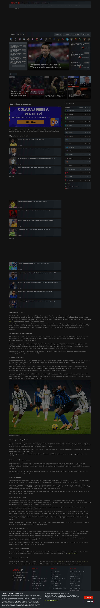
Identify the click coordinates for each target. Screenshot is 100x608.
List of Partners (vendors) (51, 600)
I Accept (89, 597)
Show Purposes (89, 601)
